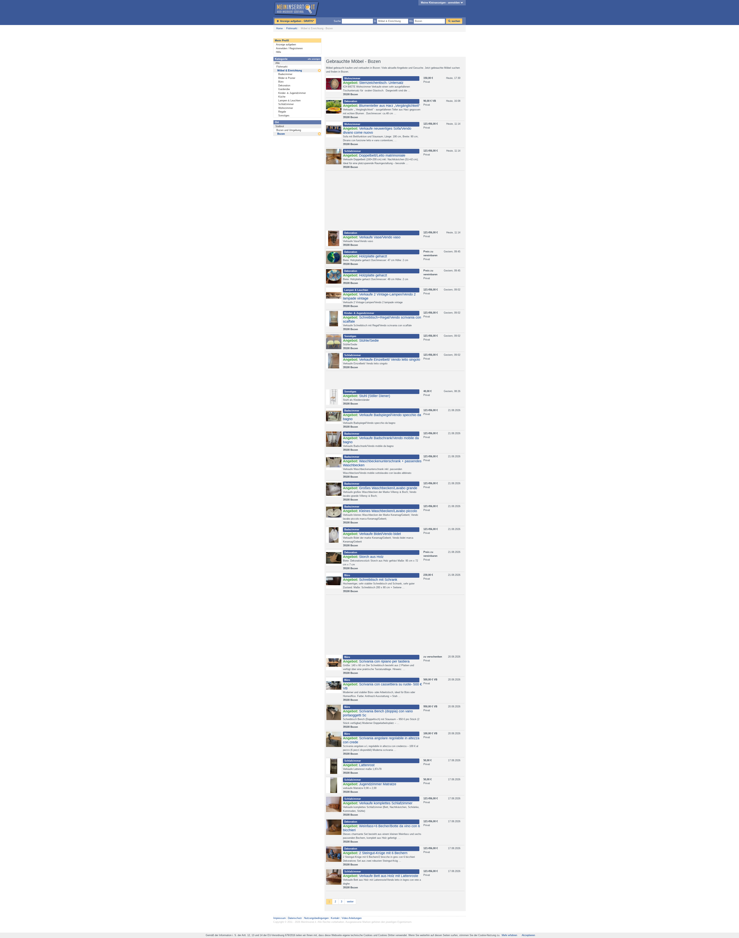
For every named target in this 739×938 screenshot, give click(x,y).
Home (279, 28)
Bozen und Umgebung (288, 130)
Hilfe (278, 52)
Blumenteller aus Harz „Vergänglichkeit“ (389, 106)
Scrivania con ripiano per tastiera (384, 661)
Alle (277, 63)
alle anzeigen (314, 59)
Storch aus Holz (371, 557)
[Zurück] (319, 70)
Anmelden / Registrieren (289, 48)
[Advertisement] (394, 44)
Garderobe (284, 89)
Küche (281, 96)
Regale (282, 111)
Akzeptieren (528, 935)
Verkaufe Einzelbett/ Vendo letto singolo (389, 359)
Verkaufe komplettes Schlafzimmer (385, 803)
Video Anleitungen (352, 918)
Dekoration (284, 85)
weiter (350, 901)
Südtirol (279, 126)
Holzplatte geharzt (373, 256)
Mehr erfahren (509, 935)
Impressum (279, 918)
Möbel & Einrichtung (289, 70)
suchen (455, 21)
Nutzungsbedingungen (316, 918)
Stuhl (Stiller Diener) (374, 396)
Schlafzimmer (286, 104)
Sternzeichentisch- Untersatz (381, 83)
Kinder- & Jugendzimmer (292, 93)
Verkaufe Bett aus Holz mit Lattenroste (388, 876)
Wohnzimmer (285, 108)
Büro (280, 81)
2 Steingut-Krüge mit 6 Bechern (383, 853)
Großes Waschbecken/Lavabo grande (388, 488)
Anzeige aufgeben (286, 44)
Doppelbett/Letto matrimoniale (382, 155)
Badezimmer (285, 74)
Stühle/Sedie (369, 340)
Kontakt (335, 918)
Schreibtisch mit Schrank (378, 580)
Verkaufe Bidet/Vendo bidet (380, 534)
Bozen (281, 133)
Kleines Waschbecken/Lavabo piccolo (388, 511)
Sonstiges (283, 115)
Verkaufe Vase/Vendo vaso (379, 237)
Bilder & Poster (286, 78)
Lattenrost (367, 765)
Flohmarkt (291, 28)
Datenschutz (295, 918)
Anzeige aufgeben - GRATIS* (296, 21)
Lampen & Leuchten (289, 100)
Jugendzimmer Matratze (377, 784)
